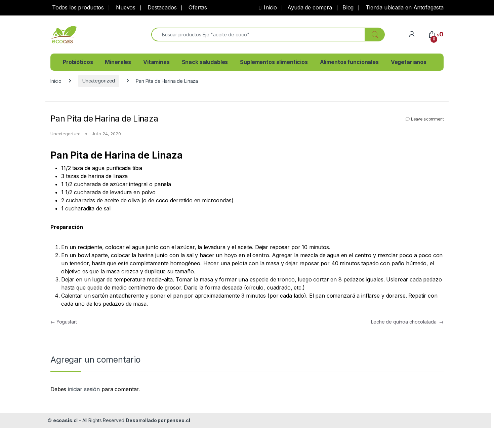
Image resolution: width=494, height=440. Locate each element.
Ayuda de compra (309, 7)
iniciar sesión (84, 389)
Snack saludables (205, 62)
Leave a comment (427, 119)
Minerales (118, 62)
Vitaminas (156, 62)
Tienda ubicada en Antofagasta (404, 7)
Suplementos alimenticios (274, 62)
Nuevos (124, 7)
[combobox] (258, 34)
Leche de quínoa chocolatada (407, 322)
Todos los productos (77, 7)
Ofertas (197, 7)
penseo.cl (178, 420)
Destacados (161, 7)
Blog (348, 7)
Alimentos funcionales (349, 62)
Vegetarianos (408, 62)
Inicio (270, 7)
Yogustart (63, 322)
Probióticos (78, 62)
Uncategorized (98, 80)
